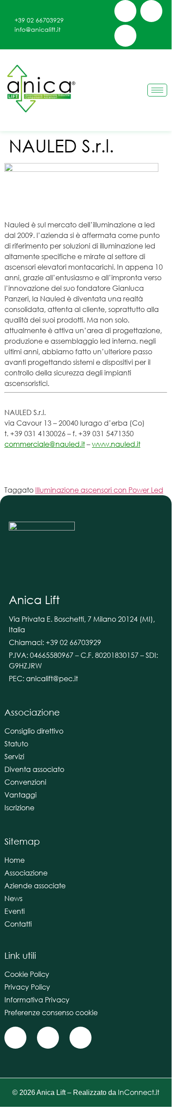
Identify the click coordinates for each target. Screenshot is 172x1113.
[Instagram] (151, 11)
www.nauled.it (116, 444)
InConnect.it (138, 1092)
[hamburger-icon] (157, 90)
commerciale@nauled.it (44, 444)
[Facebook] (125, 11)
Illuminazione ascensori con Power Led (99, 489)
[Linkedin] (125, 36)
